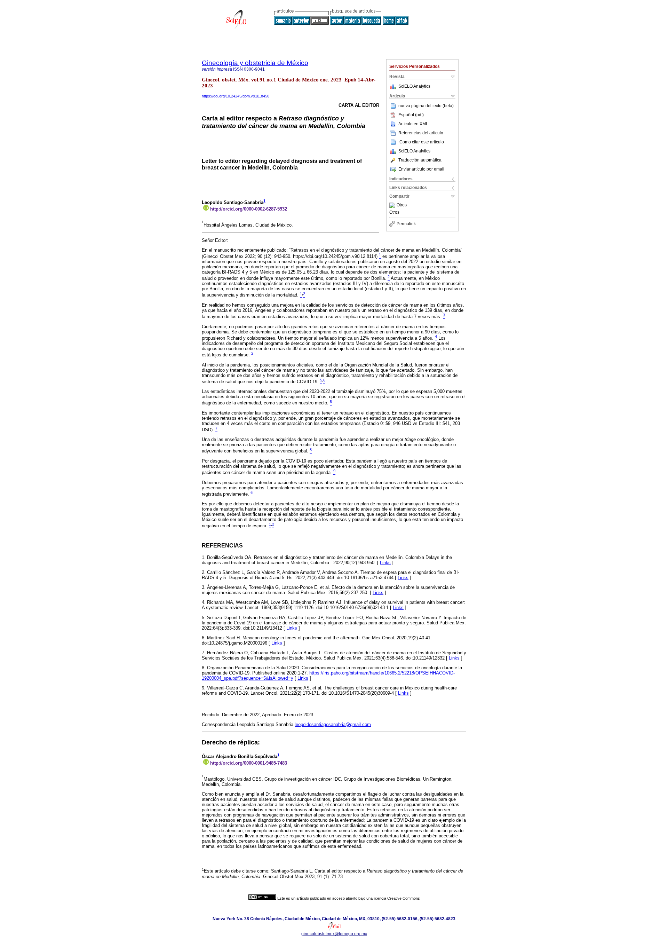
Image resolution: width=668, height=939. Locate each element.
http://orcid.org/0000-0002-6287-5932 (248, 209)
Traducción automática (420, 160)
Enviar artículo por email (421, 169)
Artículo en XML (413, 123)
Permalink (406, 223)
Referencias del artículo (420, 133)
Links (385, 562)
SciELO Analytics (414, 86)
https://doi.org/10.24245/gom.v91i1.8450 (235, 96)
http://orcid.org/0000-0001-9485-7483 (248, 763)
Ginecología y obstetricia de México (255, 62)
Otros (402, 205)
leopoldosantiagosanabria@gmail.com (333, 724)
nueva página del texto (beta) (426, 105)
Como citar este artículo (421, 142)
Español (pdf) (411, 114)
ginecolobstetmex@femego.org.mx (334, 933)
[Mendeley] (393, 205)
